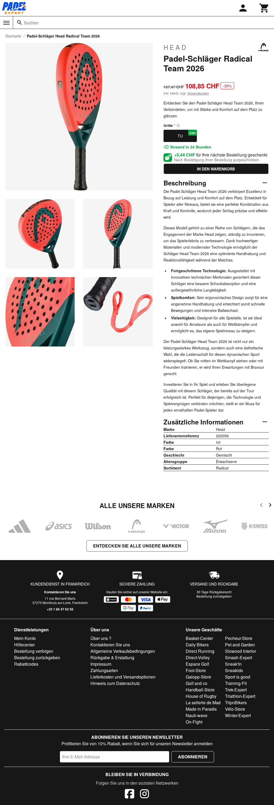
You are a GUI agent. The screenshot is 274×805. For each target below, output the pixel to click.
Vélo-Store (235, 709)
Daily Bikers (197, 645)
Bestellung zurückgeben (214, 596)
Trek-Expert (236, 690)
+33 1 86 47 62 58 (60, 609)
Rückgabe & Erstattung (112, 657)
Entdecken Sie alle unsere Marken (137, 546)
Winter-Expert (238, 715)
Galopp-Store (198, 677)
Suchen (31, 23)
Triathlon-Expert (240, 696)
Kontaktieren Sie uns (60, 592)
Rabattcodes (26, 664)
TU (187, 135)
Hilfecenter (24, 645)
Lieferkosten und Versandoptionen (122, 677)
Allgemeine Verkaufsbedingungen (122, 651)
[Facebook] (129, 794)
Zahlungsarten (104, 670)
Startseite (13, 36)
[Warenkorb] (264, 8)
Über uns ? (100, 638)
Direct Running (200, 651)
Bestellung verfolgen (33, 651)
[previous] (261, 505)
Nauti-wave (196, 715)
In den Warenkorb (216, 169)
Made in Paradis (201, 709)
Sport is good (237, 677)
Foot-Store (196, 670)
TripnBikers (236, 702)
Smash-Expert (238, 657)
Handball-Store (200, 690)
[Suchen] (19, 22)
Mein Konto (25, 638)
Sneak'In (233, 664)
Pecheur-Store (238, 638)
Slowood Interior (240, 651)
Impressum (100, 664)
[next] (270, 505)
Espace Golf (197, 664)
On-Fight (194, 722)
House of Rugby (201, 696)
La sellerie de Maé (203, 702)
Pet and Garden (240, 645)
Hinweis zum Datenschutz (115, 683)
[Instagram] (144, 794)
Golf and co (196, 683)
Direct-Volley (198, 657)
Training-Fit (236, 683)
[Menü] (6, 22)
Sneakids (234, 670)
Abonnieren (192, 757)
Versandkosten (198, 93)
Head (175, 47)
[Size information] (178, 125)
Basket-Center (199, 638)
